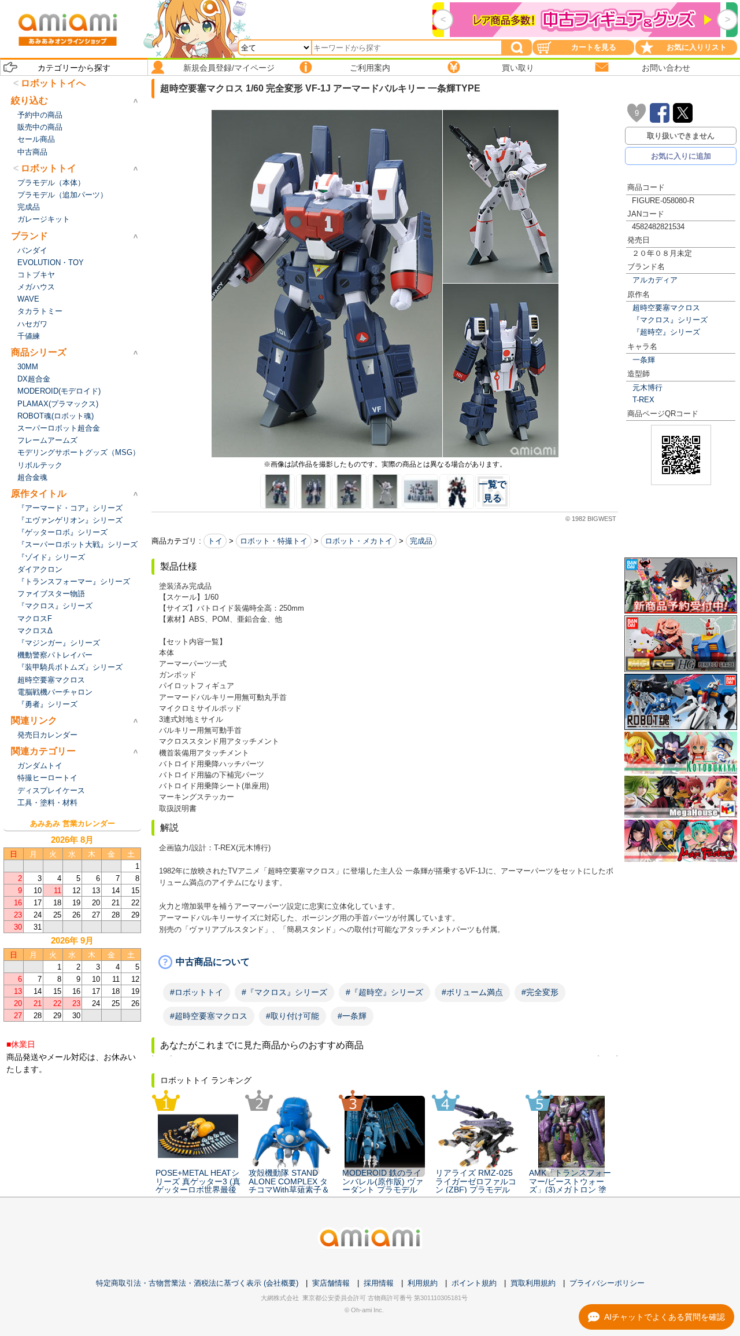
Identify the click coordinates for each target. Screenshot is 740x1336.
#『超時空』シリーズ (384, 992)
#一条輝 (352, 1016)
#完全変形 (539, 992)
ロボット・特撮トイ (274, 541)
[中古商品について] (385, 962)
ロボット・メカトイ (359, 541)
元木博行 (647, 387)
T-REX (643, 399)
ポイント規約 (474, 1283)
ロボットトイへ (53, 83)
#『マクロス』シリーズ (284, 992)
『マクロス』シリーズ (670, 319)
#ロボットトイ (196, 992)
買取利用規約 (533, 1283)
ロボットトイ (48, 168)
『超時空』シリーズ (666, 332)
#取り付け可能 (292, 1016)
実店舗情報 (331, 1283)
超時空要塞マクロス (666, 307)
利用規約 (423, 1283)
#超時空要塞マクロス (208, 1016)
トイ (215, 541)
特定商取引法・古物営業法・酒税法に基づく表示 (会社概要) (197, 1283)
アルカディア (655, 280)
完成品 (421, 541)
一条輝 (643, 359)
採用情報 (379, 1283)
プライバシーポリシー (607, 1283)
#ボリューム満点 (472, 992)
